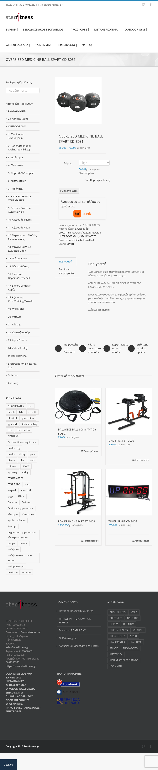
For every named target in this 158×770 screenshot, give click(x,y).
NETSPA (114, 624)
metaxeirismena (17, 355)
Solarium (13, 375)
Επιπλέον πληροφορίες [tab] (66, 271)
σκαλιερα (13, 572)
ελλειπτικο (28, 514)
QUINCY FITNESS (119, 630)
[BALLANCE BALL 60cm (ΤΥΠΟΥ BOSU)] (78, 406)
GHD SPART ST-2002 (121, 440)
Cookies (8, 764)
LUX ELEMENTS (17, 110)
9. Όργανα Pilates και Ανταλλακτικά (20, 210)
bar (30, 405)
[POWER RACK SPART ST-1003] (78, 492)
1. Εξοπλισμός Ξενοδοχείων (16, 136)
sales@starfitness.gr (51, 4)
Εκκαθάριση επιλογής (97, 180)
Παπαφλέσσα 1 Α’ (30, 632)
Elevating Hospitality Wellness (76, 611)
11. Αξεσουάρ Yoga (19, 227)
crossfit (32, 411)
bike (21, 411)
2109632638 (25, 651)
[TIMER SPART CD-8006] (129, 492)
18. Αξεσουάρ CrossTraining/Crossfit (74, 230)
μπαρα (11, 543)
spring (25, 472)
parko (33, 454)
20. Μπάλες (91, 232)
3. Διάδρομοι (15, 157)
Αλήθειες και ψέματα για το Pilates (78, 646)
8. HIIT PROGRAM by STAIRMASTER (80, 234)
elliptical (12, 417)
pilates (11, 460)
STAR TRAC (14, 484)
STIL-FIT (114, 648)
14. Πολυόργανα (17, 258)
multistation (23, 429)
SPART (70, 243)
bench (11, 411)
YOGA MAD (116, 666)
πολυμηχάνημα (16, 566)
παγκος (23, 543)
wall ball (89, 240)
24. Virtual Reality (18, 348)
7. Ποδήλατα (15, 188)
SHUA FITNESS (117, 636)
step (27, 484)
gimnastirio (28, 417)
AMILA (133, 612)
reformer (13, 466)
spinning (12, 472)
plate (22, 460)
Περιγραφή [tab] (65, 261)
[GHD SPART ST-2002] (129, 411)
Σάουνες (13, 383)
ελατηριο (13, 514)
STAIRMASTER (15, 478)
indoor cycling (29, 423)
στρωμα (26, 572)
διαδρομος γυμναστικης (20, 508)
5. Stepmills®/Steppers (21, 173)
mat (10, 429)
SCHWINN (138, 630)
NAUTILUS (13, 435)
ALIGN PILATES (16, 405)
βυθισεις (26, 502)
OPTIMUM (128, 624)
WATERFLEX (116, 654)
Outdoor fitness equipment (22, 442)
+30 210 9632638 (27, 4)
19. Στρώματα (16, 309)
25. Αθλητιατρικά (18, 118)
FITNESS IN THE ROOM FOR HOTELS (75, 620)
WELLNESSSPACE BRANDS (124, 660)
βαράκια (12, 502)
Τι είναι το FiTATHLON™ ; (73, 630)
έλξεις (21, 496)
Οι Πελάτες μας (67, 638)
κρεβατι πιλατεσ (16, 520)
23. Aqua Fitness (17, 340)
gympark (12, 423)
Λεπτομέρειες (91, 451)
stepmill (12, 490)
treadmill (26, 490)
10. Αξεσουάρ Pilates (20, 219)
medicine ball (76, 240)
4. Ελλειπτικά (15, 165)
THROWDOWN (130, 648)
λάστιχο (12, 526)
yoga (10, 496)
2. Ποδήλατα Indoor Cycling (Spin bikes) (19, 147)
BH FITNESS (116, 618)
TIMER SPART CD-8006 (122, 521)
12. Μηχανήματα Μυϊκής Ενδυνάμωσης (22, 237)
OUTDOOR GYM (17, 126)
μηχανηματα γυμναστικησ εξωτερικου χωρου (21, 535)
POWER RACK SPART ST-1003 (76, 521)
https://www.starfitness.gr (21, 666)
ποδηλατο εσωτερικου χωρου (20, 558)
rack (32, 460)
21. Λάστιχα (14, 324)
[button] (90, 45)
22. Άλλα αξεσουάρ (19, 332)
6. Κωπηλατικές (17, 181)
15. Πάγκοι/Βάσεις (18, 266)
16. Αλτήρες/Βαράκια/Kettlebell (19, 276)
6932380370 (12, 662)
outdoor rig (14, 448)
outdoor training (16, 454)
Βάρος (67, 163)
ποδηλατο (13, 549)
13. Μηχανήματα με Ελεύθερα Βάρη (19, 248)
